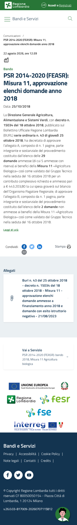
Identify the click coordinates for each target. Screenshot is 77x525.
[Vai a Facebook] (7, 475)
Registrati (65, 5)
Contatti (30, 460)
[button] (69, 18)
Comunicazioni (12, 36)
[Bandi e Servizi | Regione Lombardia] (17, 5)
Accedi (52, 5)
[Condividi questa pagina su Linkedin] (39, 246)
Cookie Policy (50, 453)
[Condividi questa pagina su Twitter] (31, 246)
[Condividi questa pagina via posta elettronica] (24, 251)
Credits (46, 460)
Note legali (11, 460)
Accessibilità (27, 453)
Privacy (8, 453)
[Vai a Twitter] (18, 475)
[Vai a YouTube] (29, 475)
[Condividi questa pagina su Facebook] (24, 246)
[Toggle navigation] (7, 19)
